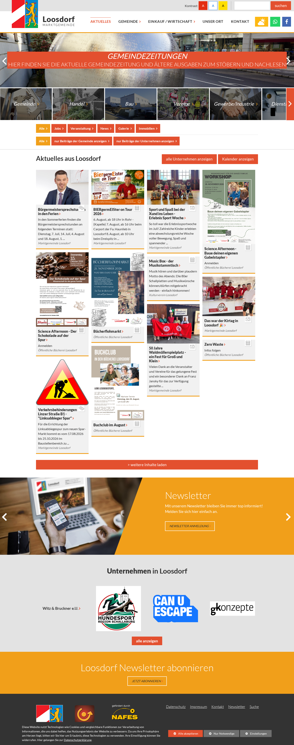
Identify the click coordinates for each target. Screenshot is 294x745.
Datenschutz (176, 706)
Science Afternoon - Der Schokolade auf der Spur (57, 335)
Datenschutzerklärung (77, 740)
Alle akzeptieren (183, 733)
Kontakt (217, 706)
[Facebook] (286, 22)
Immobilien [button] (147, 128)
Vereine (182, 104)
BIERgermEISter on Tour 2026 (112, 211)
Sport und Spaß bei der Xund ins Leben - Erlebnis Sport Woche (167, 213)
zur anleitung (181, 526)
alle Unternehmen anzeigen (189, 159)
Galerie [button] (123, 128)
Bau (129, 104)
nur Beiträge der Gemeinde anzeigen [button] (80, 141)
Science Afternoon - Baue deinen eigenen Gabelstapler (221, 253)
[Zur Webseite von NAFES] (128, 712)
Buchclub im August (109, 425)
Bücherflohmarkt (107, 331)
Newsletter (236, 706)
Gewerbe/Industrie (234, 104)
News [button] (104, 128)
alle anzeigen (145, 642)
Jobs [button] (57, 128)
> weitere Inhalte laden (147, 464)
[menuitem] (101, 22)
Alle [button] (42, 128)
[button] (5, 61)
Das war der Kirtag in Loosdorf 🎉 (221, 323)
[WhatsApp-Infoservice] (275, 22)
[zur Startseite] (43, 14)
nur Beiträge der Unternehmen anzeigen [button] (145, 141)
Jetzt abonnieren (146, 681)
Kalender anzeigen (238, 159)
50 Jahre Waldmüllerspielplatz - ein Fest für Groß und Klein (167, 354)
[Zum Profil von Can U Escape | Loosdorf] (175, 608)
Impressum (198, 706)
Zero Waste (213, 344)
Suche (254, 706)
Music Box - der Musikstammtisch (163, 263)
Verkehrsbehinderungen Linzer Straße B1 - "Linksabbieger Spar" (57, 414)
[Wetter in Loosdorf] (261, 22)
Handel (77, 104)
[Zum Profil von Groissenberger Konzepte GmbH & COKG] (232, 608)
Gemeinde (24, 104)
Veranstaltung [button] (80, 128)
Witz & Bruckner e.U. (60, 608)
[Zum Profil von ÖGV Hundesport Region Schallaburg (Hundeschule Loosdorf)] (118, 608)
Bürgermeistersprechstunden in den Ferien (61, 211)
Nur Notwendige (219, 734)
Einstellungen (253, 734)
